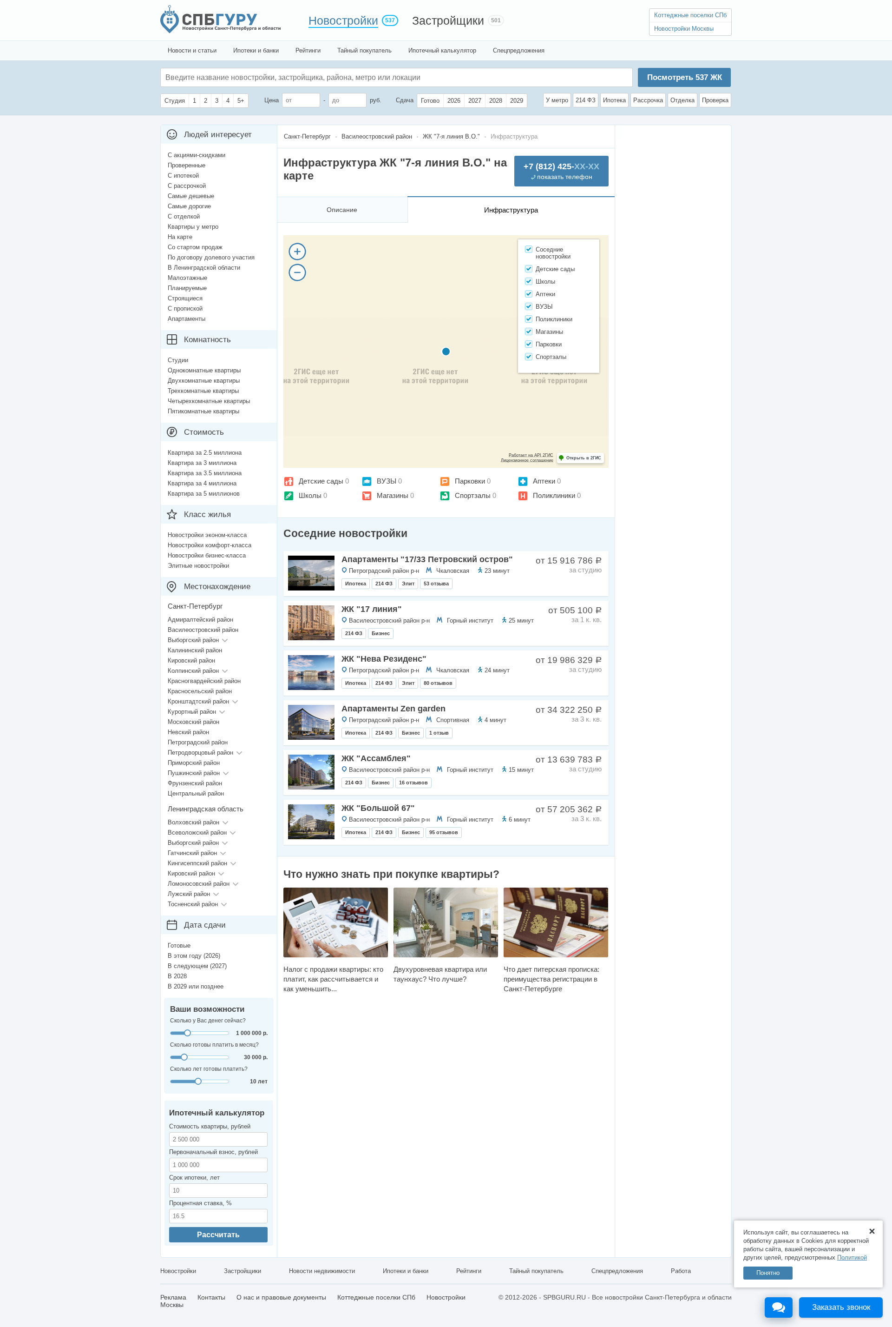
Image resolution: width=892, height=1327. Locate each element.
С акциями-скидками (196, 155)
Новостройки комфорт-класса (209, 545)
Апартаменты (186, 318)
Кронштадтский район (198, 701)
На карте (180, 236)
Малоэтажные (187, 277)
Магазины (392, 495)
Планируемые (187, 288)
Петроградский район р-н (384, 570)
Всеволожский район (197, 832)
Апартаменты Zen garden (393, 708)
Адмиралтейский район (200, 619)
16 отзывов (413, 782)
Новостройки (343, 20)
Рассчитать (218, 1235)
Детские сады (321, 481)
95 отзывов (443, 832)
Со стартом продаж (195, 247)
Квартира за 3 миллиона (202, 462)
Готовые (179, 945)
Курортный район (192, 711)
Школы (310, 495)
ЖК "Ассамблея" (376, 758)
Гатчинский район (192, 852)
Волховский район (193, 822)
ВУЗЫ (386, 481)
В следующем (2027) (197, 965)
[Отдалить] (297, 272)
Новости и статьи (192, 50)
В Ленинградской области (204, 267)
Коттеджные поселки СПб (690, 15)
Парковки (470, 481)
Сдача (404, 100)
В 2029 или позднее (195, 986)
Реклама (173, 1297)
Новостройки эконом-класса (207, 534)
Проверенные (186, 165)
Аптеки (544, 481)
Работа (681, 1270)
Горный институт (470, 620)
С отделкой (184, 216)
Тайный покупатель (364, 50)
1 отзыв (439, 733)
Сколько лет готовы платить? (209, 1069)
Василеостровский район (203, 629)
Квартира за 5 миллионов (204, 493)
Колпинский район (193, 670)
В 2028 (177, 976)
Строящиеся (185, 298)
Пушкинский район (194, 773)
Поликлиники (554, 495)
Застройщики (448, 20)
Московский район (193, 721)
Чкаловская (452, 570)
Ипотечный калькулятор (442, 50)
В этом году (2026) (194, 955)
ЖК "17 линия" (371, 609)
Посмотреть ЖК (684, 77)
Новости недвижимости (322, 1270)
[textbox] (304, 77)
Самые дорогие (189, 206)
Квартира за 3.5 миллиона (205, 473)
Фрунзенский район (195, 783)
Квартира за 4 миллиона (202, 483)
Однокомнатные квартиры (204, 370)
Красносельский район (200, 691)
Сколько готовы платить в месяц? (214, 1045)
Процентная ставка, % (200, 1203)
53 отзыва (436, 583)
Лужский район (189, 893)
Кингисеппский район (197, 863)
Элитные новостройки (198, 565)
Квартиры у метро (193, 226)
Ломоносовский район (199, 883)
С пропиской (185, 308)
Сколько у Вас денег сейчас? (208, 1020)
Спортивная (452, 720)
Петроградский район (198, 742)
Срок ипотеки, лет (194, 1177)
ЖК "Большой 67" (378, 808)
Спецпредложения (518, 50)
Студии (178, 360)
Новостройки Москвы (684, 28)
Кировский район (191, 660)
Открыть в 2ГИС (583, 458)
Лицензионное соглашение (527, 460)
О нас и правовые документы (281, 1297)
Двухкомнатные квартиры (204, 380)
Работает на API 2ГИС (531, 455)
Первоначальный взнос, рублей (213, 1151)
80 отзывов (438, 683)
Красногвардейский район (204, 680)
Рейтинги (308, 50)
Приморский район (194, 762)
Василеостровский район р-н (389, 620)
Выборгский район (193, 640)
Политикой (852, 1257)
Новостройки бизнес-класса (207, 555)
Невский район (188, 732)
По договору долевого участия (211, 257)
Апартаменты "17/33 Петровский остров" (427, 559)
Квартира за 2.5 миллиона (205, 452)
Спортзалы (473, 495)
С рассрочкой (187, 185)
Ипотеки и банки (256, 50)
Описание (342, 209)
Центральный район (196, 793)
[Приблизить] (297, 251)
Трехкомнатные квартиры (203, 390)
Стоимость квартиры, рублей (209, 1126)
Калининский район (195, 650)
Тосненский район (193, 904)
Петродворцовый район (200, 752)
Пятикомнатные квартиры (203, 411)
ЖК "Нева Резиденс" (383, 659)
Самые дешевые (191, 195)
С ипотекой (183, 175)
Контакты (211, 1297)
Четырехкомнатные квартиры (209, 401)
